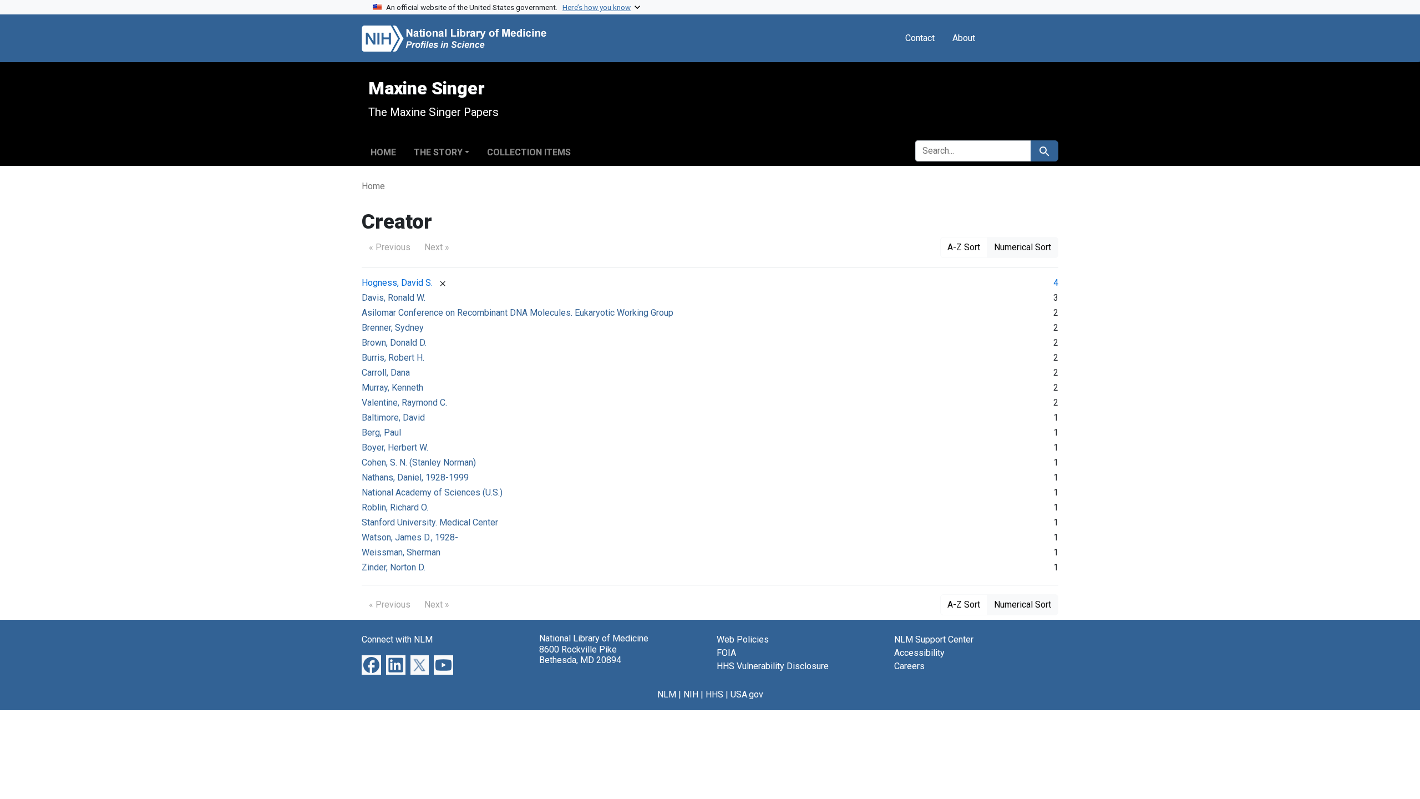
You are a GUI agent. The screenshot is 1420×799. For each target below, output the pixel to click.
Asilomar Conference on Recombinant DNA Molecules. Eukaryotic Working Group (517, 312)
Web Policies (743, 639)
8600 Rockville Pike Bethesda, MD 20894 (580, 654)
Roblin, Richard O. (395, 507)
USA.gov (747, 694)
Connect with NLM (397, 639)
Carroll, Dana (386, 372)
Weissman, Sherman (401, 552)
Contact (920, 38)
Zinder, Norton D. (393, 567)
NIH (690, 694)
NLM (666, 694)
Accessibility (919, 653)
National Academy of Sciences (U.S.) (432, 492)
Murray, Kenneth (392, 387)
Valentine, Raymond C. (404, 402)
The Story (438, 152)
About (963, 38)
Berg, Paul (381, 432)
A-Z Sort (963, 247)
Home (383, 152)
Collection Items (529, 152)
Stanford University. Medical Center (430, 522)
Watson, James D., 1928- (410, 537)
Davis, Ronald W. (393, 297)
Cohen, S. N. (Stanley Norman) (419, 462)
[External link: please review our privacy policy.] (371, 664)
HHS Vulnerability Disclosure (773, 666)
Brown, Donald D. (394, 342)
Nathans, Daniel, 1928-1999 (415, 477)
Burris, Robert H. (393, 357)
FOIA (726, 653)
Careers (909, 666)
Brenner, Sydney (393, 327)
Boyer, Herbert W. (395, 447)
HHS (714, 694)
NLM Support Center (933, 639)
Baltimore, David (393, 417)
